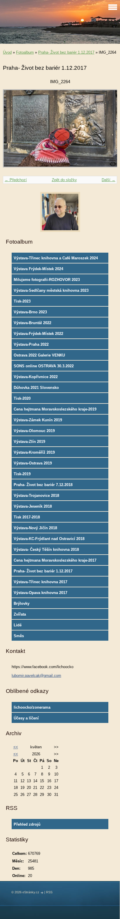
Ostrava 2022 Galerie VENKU (39, 355)
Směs (19, 636)
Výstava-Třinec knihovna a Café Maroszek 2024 (56, 258)
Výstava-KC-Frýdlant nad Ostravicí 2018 (49, 539)
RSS (49, 892)
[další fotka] (107, 131)
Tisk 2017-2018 (27, 517)
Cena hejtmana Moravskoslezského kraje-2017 (55, 560)
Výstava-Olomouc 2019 (34, 431)
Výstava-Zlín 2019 (29, 441)
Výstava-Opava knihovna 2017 (40, 592)
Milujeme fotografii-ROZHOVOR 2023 (47, 279)
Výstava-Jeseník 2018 (33, 506)
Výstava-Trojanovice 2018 (36, 495)
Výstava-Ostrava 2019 (33, 463)
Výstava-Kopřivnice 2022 (36, 377)
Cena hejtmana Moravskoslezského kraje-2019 (55, 409)
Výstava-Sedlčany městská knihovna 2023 (51, 290)
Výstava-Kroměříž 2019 (34, 452)
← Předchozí (16, 180)
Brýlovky (21, 603)
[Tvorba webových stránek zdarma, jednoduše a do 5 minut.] (42, 892)
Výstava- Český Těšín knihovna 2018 (46, 549)
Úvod (7, 52)
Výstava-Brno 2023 (30, 312)
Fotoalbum (25, 52)
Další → (108, 180)
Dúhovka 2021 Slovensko (36, 387)
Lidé (18, 625)
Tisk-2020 (22, 398)
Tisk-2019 (22, 474)
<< (15, 747)
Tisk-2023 (22, 301)
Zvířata (20, 614)
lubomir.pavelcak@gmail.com (36, 675)
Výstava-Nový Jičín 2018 (35, 528)
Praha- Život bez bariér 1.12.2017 (66, 52)
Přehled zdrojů (27, 824)
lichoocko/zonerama (32, 707)
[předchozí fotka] (12, 131)
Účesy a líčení (26, 718)
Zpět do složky (64, 180)
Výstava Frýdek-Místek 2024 (38, 269)
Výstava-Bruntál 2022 (32, 323)
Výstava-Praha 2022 (31, 344)
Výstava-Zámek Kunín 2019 (38, 420)
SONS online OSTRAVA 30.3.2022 (44, 366)
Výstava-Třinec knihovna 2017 (40, 582)
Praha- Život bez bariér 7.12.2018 (43, 485)
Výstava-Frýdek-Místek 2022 (38, 333)
